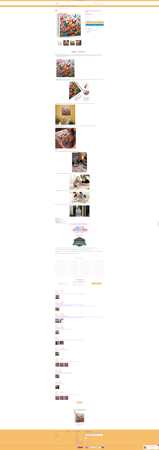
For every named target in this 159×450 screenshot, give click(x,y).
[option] (69, 24)
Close (103, 0)
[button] (55, 42)
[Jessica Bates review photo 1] (57, 297)
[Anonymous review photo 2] (62, 365)
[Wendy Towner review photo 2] (62, 321)
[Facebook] (86, 438)
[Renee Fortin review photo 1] (57, 332)
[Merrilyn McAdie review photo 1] (57, 309)
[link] (60, 275)
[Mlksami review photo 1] (57, 343)
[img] (57, 313)
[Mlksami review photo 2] (62, 343)
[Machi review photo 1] (57, 376)
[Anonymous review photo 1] (57, 365)
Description (74, 51)
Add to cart (94, 22)
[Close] (158, 445)
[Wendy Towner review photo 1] (57, 321)
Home (56, 8)
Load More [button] (79, 402)
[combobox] (99, 2)
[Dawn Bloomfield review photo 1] (57, 354)
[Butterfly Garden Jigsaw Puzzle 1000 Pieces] (79, 417)
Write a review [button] (96, 283)
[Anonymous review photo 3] (66, 365)
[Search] (100, 2)
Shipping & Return (81, 51)
